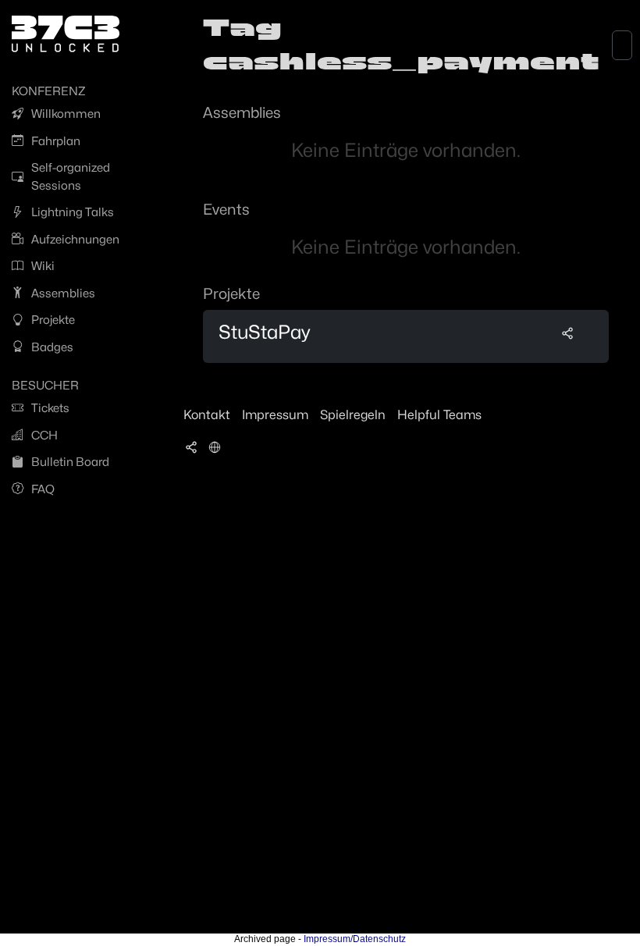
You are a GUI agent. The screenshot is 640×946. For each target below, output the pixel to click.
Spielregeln (353, 414)
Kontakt (206, 414)
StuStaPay (264, 332)
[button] (214, 446)
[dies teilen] (567, 332)
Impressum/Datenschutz (355, 939)
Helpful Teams (439, 414)
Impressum (275, 414)
